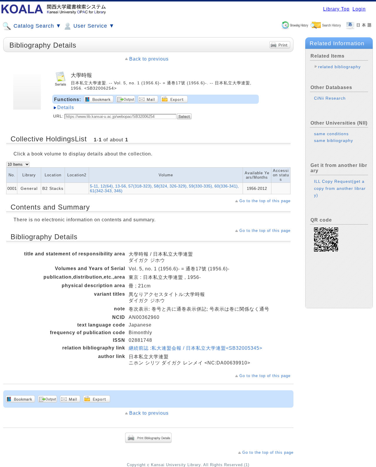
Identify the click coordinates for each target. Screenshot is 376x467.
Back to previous (149, 58)
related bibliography (339, 66)
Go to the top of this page (265, 201)
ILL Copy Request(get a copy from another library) (340, 188)
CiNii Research (330, 98)
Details (65, 107)
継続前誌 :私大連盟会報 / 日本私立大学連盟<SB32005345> (195, 348)
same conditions (331, 133)
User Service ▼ (93, 26)
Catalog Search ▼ (36, 26)
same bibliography (333, 140)
